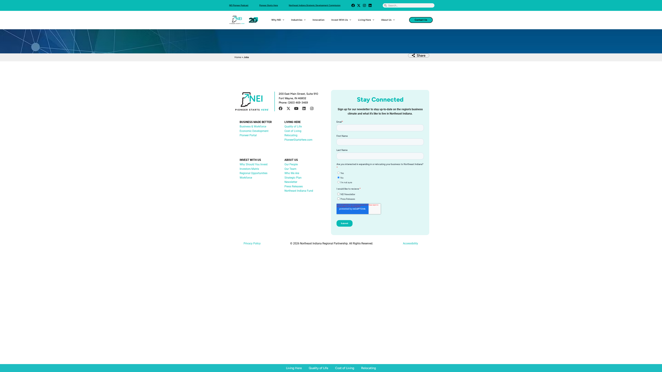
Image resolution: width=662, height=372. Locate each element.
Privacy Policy (252, 243)
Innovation (318, 19)
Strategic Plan (293, 177)
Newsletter (290, 182)
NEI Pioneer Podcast (238, 5)
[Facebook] (353, 5)
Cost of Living (344, 368)
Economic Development (254, 131)
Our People (291, 164)
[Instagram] (364, 5)
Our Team (290, 168)
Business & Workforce (253, 126)
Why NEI (276, 19)
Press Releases (293, 186)
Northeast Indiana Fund (298, 190)
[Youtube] (296, 108)
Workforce (246, 177)
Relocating (368, 368)
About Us (386, 19)
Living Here (364, 19)
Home (237, 57)
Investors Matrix (249, 168)
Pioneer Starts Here (268, 5)
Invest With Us (339, 19)
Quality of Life (318, 368)
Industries (296, 19)
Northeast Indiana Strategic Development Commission (314, 5)
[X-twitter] (358, 5)
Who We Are (291, 173)
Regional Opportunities (253, 173)
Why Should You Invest (254, 164)
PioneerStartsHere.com (298, 139)
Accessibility (410, 243)
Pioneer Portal (248, 135)
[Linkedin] (370, 5)
